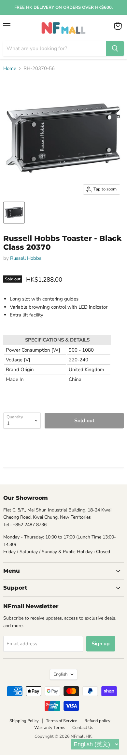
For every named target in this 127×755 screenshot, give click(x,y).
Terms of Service (61, 721)
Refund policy (97, 721)
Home (9, 68)
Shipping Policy (24, 721)
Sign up (101, 643)
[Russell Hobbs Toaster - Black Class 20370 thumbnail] (14, 212)
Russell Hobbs (25, 258)
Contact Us (82, 728)
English (60, 674)
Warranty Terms (49, 728)
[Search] (115, 48)
